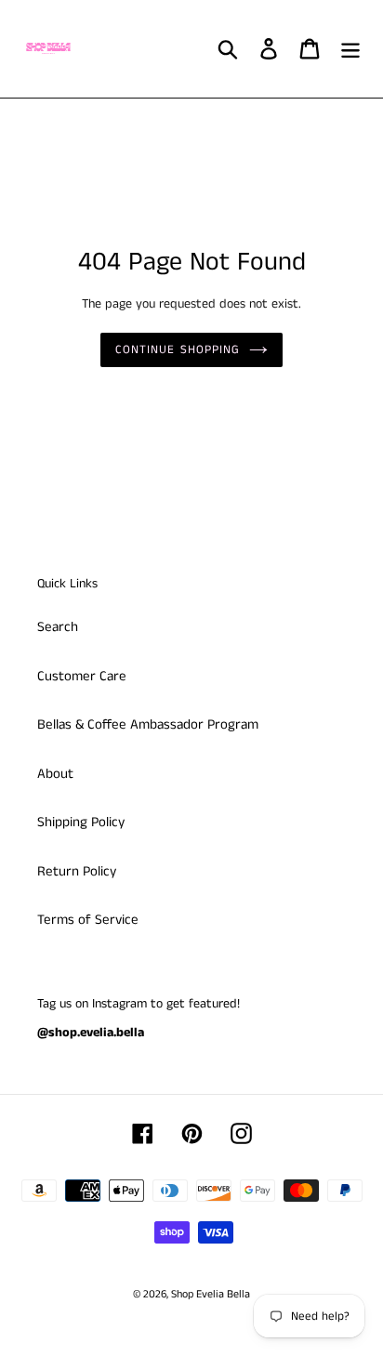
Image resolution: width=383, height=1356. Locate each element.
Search (57, 627)
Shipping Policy (81, 822)
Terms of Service (88, 919)
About (55, 773)
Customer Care (81, 676)
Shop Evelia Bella (210, 1294)
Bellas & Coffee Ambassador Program (147, 724)
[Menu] (350, 49)
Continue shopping (177, 350)
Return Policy (76, 871)
